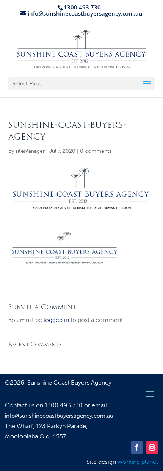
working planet (138, 461)
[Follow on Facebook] (137, 447)
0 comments (95, 151)
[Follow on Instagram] (152, 447)
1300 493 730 (64, 405)
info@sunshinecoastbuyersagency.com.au (59, 415)
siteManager (30, 151)
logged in (56, 319)
